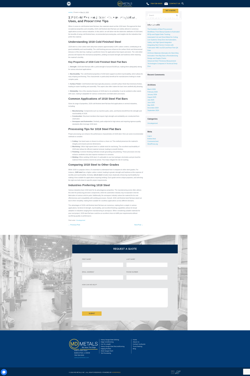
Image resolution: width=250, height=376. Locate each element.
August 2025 (151, 97)
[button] (181, 3)
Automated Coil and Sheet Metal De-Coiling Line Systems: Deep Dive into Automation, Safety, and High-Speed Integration (162, 39)
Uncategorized (80, 220)
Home (77, 10)
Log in (149, 136)
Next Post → (138, 225)
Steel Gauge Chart (107, 351)
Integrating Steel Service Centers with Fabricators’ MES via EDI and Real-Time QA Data (162, 47)
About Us (152, 10)
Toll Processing (114, 10)
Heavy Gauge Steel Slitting (110, 339)
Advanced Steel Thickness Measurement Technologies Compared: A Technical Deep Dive (162, 63)
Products (133, 10)
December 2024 (153, 108)
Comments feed (152, 141)
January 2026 (152, 94)
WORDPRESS (116, 372)
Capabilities (95, 10)
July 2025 (150, 100)
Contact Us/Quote (139, 344)
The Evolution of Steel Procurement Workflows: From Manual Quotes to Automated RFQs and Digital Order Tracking (163, 31)
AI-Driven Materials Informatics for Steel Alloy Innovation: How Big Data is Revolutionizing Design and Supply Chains (163, 55)
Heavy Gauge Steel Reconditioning (112, 346)
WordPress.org (152, 144)
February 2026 (152, 92)
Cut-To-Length (106, 344)
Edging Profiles (106, 348)
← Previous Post (74, 225)
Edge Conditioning (107, 342)
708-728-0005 (156, 3)
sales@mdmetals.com (81, 357)
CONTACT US (174, 3)
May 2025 (150, 105)
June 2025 (151, 102)
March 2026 (151, 89)
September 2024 (153, 110)
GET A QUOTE (170, 10)
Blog (134, 348)
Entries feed (151, 139)
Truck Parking (137, 346)
